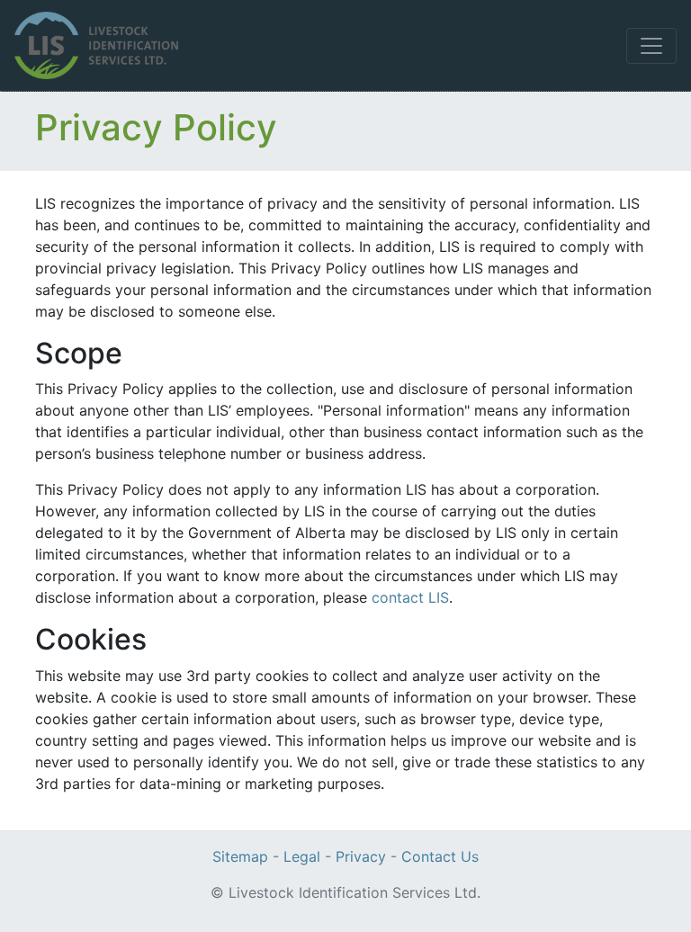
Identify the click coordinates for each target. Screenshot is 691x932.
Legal (301, 856)
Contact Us (440, 856)
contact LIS (410, 597)
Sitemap (240, 856)
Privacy (361, 856)
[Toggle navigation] (651, 46)
